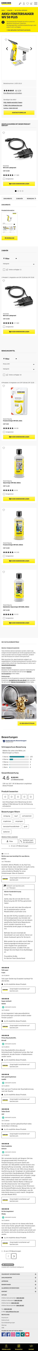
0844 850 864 (15, 1303)
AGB (3, 1327)
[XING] (23, 1334)
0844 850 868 (18, 1300)
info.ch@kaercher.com (12, 1311)
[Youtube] (27, 1334)
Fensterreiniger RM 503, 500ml (13, 545)
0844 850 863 (20, 1298)
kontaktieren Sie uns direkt (18, 680)
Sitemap (4, 1325)
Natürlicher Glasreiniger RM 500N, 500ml (16, 607)
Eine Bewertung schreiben (13, 93)
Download (10, 238)
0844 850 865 (8, 1309)
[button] (6, 48)
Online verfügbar (14, 270)
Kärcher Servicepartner (18, 682)
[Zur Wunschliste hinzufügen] (6, 40)
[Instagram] (13, 1334)
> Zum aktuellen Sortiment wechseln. (19, 30)
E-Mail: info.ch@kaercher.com (13, 105)
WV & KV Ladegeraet (9, 168)
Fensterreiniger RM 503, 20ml (12, 421)
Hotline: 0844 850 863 (11, 108)
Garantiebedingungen (9, 665)
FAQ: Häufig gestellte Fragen (13, 102)
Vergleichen (9, 179)
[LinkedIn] (18, 1334)
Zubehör (19, 199)
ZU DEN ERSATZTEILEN (27, 723)
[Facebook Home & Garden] (4, 1334)
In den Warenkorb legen (20, 184)
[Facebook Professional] (8, 1334)
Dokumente (8, 199)
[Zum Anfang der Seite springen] (33, 1339)
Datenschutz (5, 1320)
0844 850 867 (20, 1305)
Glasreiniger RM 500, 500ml (12, 483)
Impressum (5, 1317)
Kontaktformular (19, 113)
